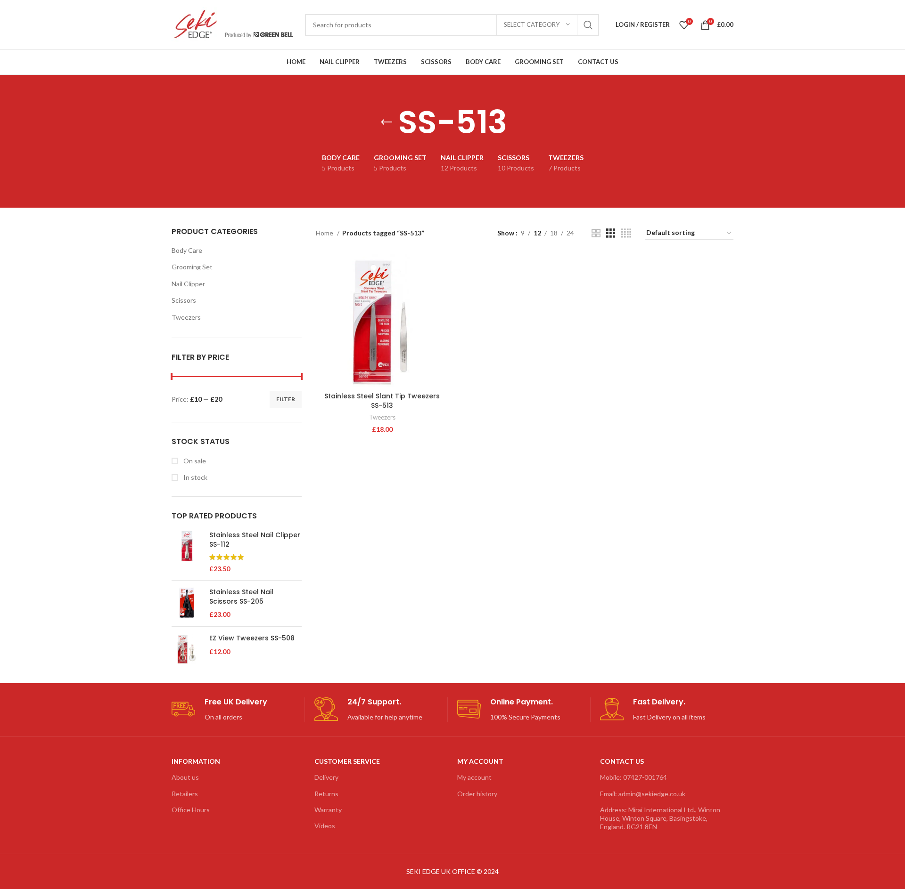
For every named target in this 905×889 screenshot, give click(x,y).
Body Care (187, 250)
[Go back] (386, 122)
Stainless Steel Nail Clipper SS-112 (254, 540)
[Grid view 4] (626, 233)
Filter (285, 399)
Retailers (185, 794)
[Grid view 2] (596, 233)
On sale (194, 461)
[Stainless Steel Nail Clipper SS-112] (187, 552)
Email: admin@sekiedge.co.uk (642, 794)
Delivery (326, 777)
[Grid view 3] (610, 233)
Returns (326, 794)
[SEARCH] (588, 25)
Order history (477, 794)
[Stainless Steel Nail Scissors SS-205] (187, 603)
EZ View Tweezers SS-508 (252, 638)
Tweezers (186, 317)
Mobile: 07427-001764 (633, 777)
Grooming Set (192, 267)
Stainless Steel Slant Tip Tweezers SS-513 (382, 400)
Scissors (184, 300)
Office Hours (191, 810)
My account (474, 777)
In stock (194, 477)
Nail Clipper (188, 284)
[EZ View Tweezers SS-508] (187, 649)
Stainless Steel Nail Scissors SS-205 (241, 597)
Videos (324, 826)
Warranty (328, 810)
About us (185, 777)
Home (325, 233)
